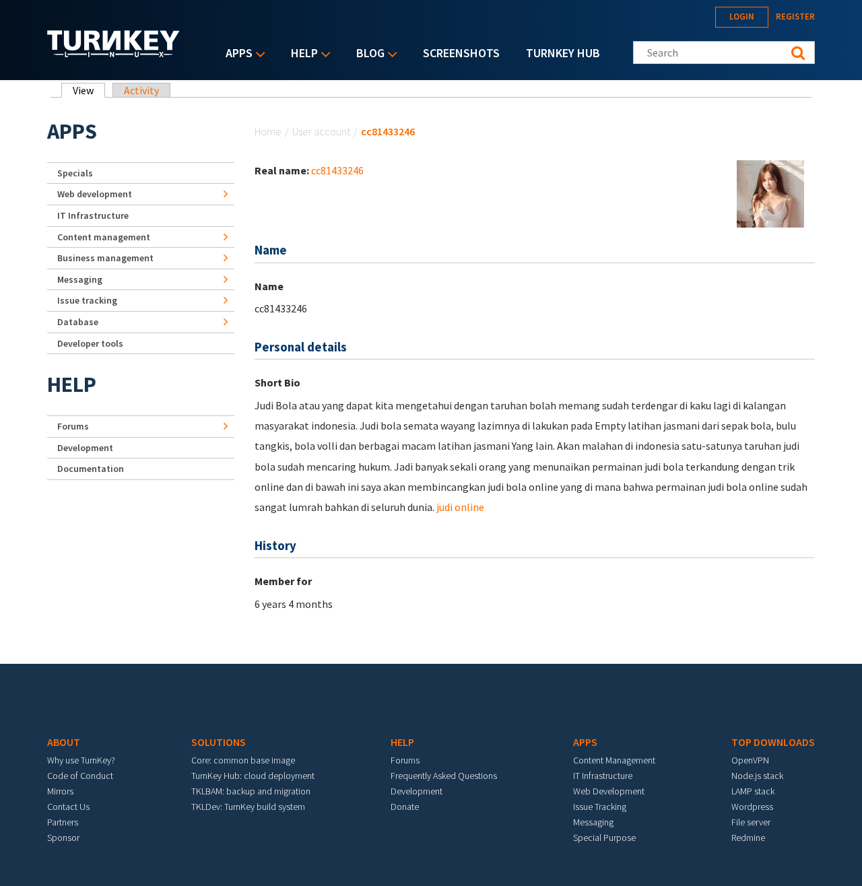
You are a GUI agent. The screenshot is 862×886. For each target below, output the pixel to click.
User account (321, 131)
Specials (75, 173)
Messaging (79, 279)
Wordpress (752, 806)
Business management (105, 258)
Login (741, 16)
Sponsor (63, 837)
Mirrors (60, 791)
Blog (367, 54)
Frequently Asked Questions (444, 776)
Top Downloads (773, 742)
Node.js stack (757, 776)
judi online (460, 507)
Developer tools (90, 343)
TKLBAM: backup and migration (250, 791)
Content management (103, 237)
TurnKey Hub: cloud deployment (252, 776)
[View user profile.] (770, 192)
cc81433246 (337, 170)
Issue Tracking (599, 806)
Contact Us (68, 806)
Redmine (748, 837)
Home (268, 131)
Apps (236, 54)
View (89, 90)
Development (85, 448)
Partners (62, 822)
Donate (405, 806)
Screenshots (461, 53)
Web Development (608, 791)
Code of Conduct (80, 776)
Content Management (614, 760)
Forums (73, 426)
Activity (141, 90)
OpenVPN (750, 760)
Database (77, 322)
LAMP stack (752, 791)
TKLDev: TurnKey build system (248, 806)
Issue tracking (87, 300)
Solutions (218, 742)
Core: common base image (243, 760)
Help (301, 54)
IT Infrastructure (93, 215)
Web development (94, 194)
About (63, 742)
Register (795, 16)
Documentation (90, 469)
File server (750, 822)
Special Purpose (604, 837)
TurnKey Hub (563, 53)
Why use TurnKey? (81, 760)
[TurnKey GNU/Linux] (113, 53)
